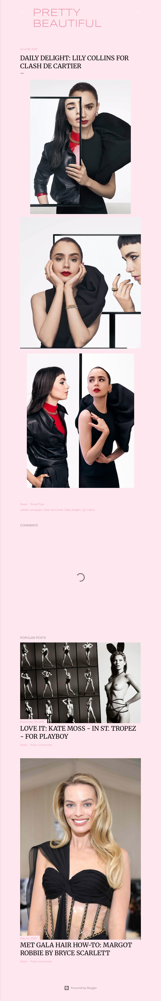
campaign (35, 509)
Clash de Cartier (53, 509)
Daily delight (72, 509)
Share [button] (23, 504)
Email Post (37, 504)
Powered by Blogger (84, 987)
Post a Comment (41, 744)
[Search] (138, 12)
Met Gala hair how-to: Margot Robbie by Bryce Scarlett (76, 949)
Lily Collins (88, 509)
